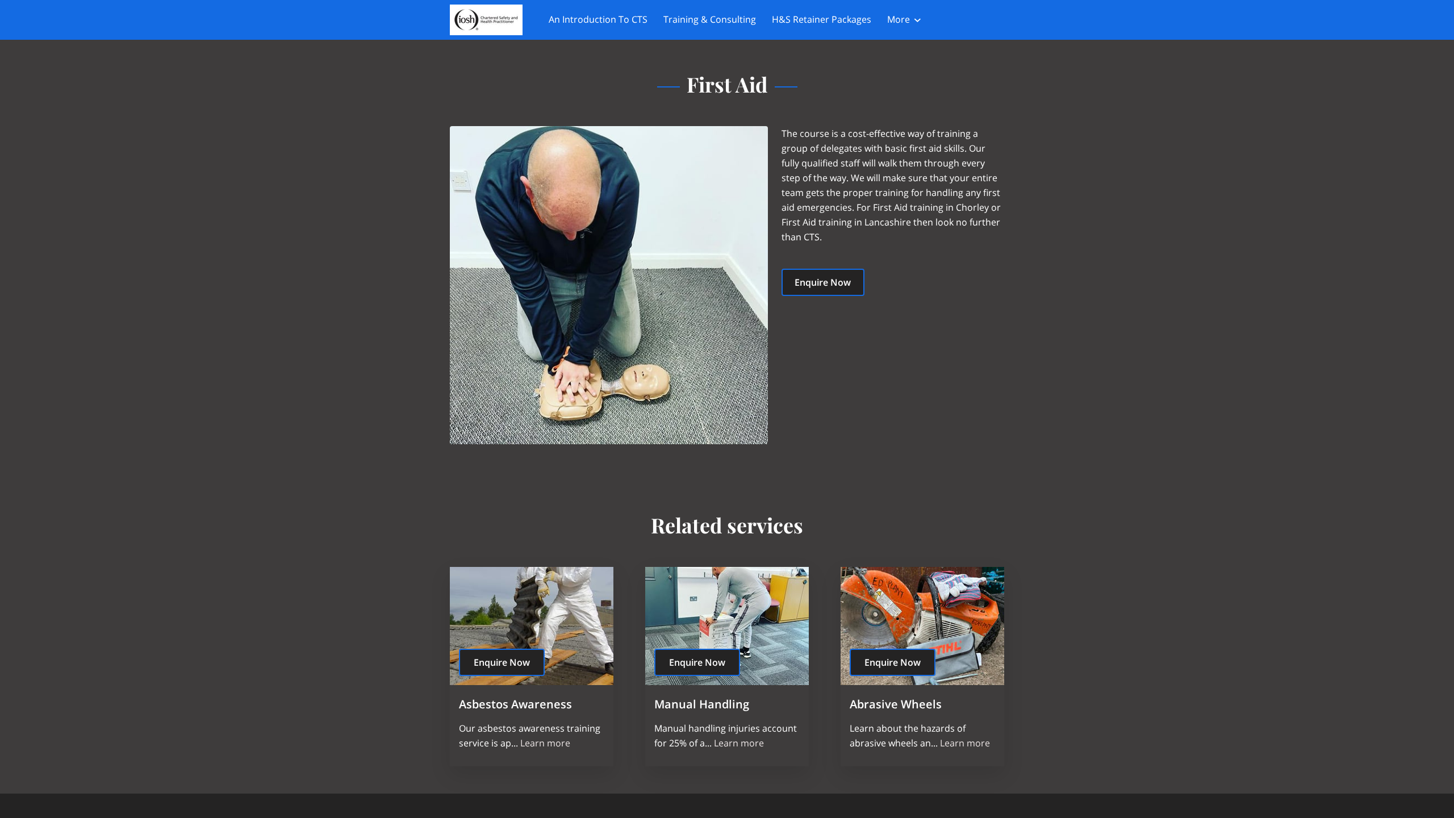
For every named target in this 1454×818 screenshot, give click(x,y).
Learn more (545, 743)
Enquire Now (823, 282)
